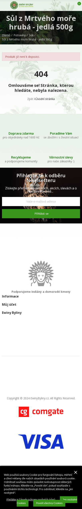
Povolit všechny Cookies (49, 503)
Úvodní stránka (45, 99)
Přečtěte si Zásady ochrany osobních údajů (31, 499)
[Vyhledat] (64, 5)
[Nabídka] (4, 5)
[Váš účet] (71, 5)
